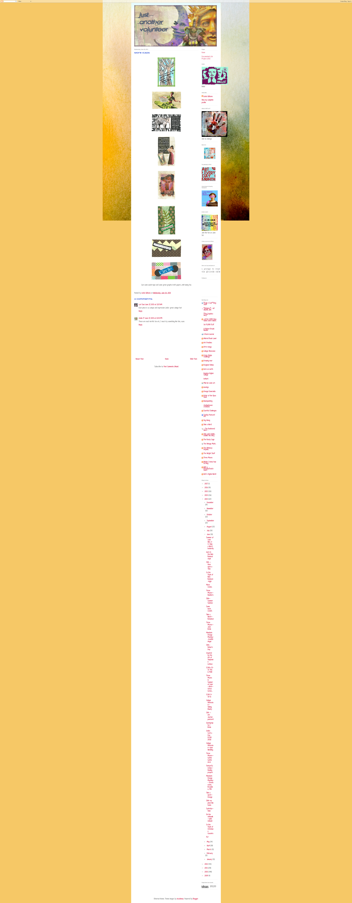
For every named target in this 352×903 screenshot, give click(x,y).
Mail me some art (209, 383)
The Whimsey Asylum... (208, 449)
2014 (206, 495)
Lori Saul (142, 305)
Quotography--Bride (209, 725)
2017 (206, 484)
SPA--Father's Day (209, 647)
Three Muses (208, 458)
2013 (206, 499)
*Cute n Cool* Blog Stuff (210, 304)
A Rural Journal (209, 334)
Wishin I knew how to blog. (210, 462)
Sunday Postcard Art (209, 415)
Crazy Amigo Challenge (208, 356)
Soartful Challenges (210, 411)
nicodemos (180, 899)
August (209, 527)
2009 (207, 876)
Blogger (195, 899)
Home (167, 359)
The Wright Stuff (209, 453)
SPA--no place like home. (209, 803)
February (210, 853)
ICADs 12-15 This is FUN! (209, 670)
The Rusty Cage (209, 440)
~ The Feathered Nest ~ (209, 429)
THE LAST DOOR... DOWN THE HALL (209, 435)
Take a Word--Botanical (209, 617)
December (210, 503)
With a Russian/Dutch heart (208, 468)
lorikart (206, 379)
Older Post (193, 359)
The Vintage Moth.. (210, 444)
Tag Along (207, 420)
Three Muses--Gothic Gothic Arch (209, 758)
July (208, 531)
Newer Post (140, 359)
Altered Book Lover (210, 339)
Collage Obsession (209, 351)
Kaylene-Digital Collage (208, 374)
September (210, 521)
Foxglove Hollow (209, 365)
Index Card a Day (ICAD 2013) (209, 735)
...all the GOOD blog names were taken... (210, 320)
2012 (206, 864)
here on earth (208, 369)
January (210, 859)
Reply (140, 311)
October (209, 515)
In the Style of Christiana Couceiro (209, 829)
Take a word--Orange (209, 795)
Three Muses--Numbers (209, 593)
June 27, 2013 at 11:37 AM (153, 305)
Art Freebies (208, 343)
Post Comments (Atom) (171, 367)
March (209, 850)
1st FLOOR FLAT (209, 325)
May (208, 842)
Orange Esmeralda (209, 392)
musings (206, 387)
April (208, 846)
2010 (206, 872)
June (208, 535)
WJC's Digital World (210, 474)
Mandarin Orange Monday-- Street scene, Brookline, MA (210, 782)
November (210, 509)
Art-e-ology (208, 347)
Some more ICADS (209, 609)
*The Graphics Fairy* (208, 314)
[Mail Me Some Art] (209, 159)
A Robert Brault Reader (209, 329)
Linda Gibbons (208, 97)
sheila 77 (141, 318)
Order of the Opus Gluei (210, 396)
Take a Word (208, 425)
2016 (206, 488)
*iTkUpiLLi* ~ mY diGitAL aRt (209, 309)
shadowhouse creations (208, 406)
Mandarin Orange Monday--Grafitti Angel (210, 637)
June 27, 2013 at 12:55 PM (153, 318)
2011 (206, 868)
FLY (207, 837)
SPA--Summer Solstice (209, 601)
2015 (206, 492)
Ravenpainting (208, 401)
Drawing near (208, 361)
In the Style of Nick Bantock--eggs (209, 577)
